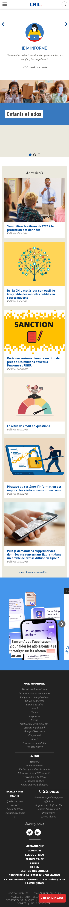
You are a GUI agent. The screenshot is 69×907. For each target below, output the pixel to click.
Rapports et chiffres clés (48, 805)
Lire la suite (34, 624)
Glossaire (34, 850)
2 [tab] (34, 154)
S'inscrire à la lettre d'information (34, 875)
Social (34, 712)
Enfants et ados (24, 114)
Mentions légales (17, 893)
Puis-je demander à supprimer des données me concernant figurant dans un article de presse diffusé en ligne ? (34, 554)
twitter (29, 832)
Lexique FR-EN (34, 854)
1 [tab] (30, 154)
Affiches (48, 801)
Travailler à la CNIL (34, 777)
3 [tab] (39, 154)
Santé (34, 708)
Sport (34, 739)
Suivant (65, 24)
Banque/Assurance (34, 731)
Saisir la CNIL (15, 809)
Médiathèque (34, 846)
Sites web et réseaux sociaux (34, 693)
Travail (34, 720)
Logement (34, 716)
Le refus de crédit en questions (28, 426)
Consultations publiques (34, 784)
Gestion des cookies (34, 871)
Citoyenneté (34, 735)
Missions (34, 761)
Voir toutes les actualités (34, 572)
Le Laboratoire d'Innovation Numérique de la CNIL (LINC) (34, 881)
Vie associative (34, 746)
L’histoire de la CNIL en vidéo (34, 773)
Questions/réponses (15, 814)
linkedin (37, 832)
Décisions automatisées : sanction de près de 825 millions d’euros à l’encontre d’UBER (33, 361)
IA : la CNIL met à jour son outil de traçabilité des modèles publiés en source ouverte (31, 294)
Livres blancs (48, 816)
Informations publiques (19, 900)
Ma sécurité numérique (34, 689)
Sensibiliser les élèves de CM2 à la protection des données (30, 228)
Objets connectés (34, 700)
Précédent (3, 24)
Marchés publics (34, 780)
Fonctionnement (34, 765)
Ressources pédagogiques (48, 797)
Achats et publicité (34, 727)
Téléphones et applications (34, 697)
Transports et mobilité (34, 743)
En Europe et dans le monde (34, 769)
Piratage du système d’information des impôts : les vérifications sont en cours (34, 488)
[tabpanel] (34, 102)
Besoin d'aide (53, 898)
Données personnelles (47, 893)
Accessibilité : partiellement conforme (34, 896)
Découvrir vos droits (35, 67)
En (37, 867)
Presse (34, 863)
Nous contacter (40, 903)
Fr (31, 867)
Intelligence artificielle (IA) (34, 723)
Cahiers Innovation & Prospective (48, 810)
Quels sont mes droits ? (15, 803)
